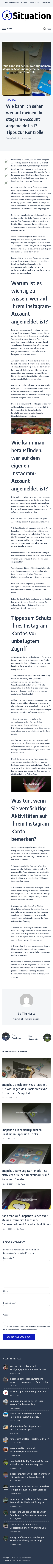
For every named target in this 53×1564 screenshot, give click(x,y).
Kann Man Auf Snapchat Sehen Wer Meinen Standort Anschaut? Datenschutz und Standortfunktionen (26, 1220)
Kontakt (24, 2)
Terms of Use (34, 2)
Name (6, 1291)
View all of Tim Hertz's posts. (26, 1018)
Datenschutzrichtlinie (11, 2)
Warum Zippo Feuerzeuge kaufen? (28, 1391)
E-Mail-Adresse (10, 1303)
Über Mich (46, 2)
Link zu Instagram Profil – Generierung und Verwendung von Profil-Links (28, 1527)
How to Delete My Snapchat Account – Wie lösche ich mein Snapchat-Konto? (30, 1464)
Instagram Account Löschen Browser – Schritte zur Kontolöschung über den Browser (30, 1477)
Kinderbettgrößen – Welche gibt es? (29, 1439)
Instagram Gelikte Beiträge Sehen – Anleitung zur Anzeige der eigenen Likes (29, 1515)
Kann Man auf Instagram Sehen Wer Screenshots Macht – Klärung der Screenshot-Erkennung (29, 1502)
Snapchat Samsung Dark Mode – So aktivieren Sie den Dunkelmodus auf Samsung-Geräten (25, 1175)
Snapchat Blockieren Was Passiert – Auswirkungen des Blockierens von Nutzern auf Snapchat (25, 1089)
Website (6, 1314)
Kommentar (8, 1258)
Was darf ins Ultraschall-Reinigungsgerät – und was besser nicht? (28, 1369)
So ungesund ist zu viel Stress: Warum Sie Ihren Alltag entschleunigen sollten (26, 1404)
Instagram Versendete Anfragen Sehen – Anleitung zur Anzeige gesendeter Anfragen (27, 1540)
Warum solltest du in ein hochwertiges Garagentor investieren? (24, 1451)
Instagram (11, 100)
